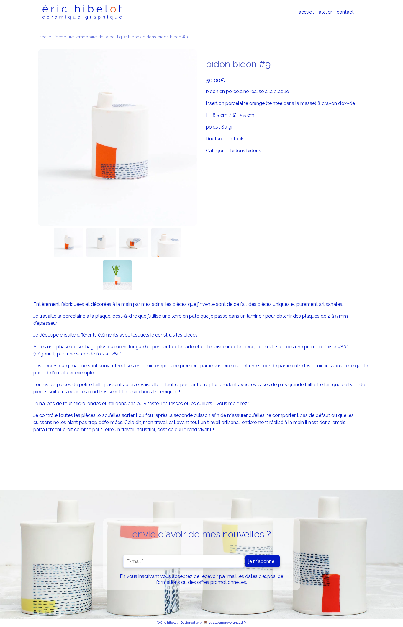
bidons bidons (142, 36)
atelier (325, 12)
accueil (306, 12)
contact (345, 12)
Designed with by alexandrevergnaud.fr (213, 622)
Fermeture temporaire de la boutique (91, 36)
